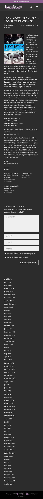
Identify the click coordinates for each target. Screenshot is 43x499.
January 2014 (8, 329)
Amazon (17, 118)
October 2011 (8, 413)
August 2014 (8, 307)
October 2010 (8, 450)
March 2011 (8, 434)
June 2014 (7, 313)
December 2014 (9, 295)
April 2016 (7, 282)
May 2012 (7, 391)
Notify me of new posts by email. (18, 257)
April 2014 (7, 320)
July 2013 (7, 347)
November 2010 (9, 447)
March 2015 (8, 285)
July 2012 (7, 385)
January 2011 (8, 441)
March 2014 (8, 323)
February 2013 (9, 363)
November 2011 (9, 410)
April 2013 (7, 357)
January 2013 (8, 366)
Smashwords (18, 123)
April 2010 (7, 468)
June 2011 (7, 425)
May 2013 (7, 354)
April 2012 (7, 394)
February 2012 (9, 400)
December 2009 (9, 478)
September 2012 (9, 378)
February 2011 (9, 437)
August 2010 (8, 456)
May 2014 (7, 316)
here (19, 71)
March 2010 (8, 472)
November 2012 (9, 372)
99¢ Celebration (27, 173)
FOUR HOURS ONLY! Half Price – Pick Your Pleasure (11, 175)
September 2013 (9, 341)
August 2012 (8, 382)
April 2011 (7, 431)
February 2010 (9, 475)
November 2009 (9, 481)
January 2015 (8, 292)
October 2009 (8, 484)
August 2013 (8, 344)
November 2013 (9, 335)
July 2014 (7, 310)
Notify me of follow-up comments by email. (21, 254)
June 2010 (7, 462)
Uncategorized (30, 25)
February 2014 (9, 326)
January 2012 (8, 403)
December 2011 (9, 406)
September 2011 (9, 416)
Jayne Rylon (10, 25)
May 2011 (7, 428)
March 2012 (8, 397)
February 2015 (9, 288)
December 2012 (9, 369)
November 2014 (9, 298)
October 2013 (8, 338)
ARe (15, 125)
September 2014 (9, 304)
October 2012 (8, 375)
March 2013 (8, 360)
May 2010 (7, 465)
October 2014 (8, 301)
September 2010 (9, 453)
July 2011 (7, 422)
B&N (15, 121)
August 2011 (8, 419)
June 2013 (7, 351)
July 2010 (7, 459)
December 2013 (9, 332)
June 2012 (7, 388)
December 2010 (9, 444)
